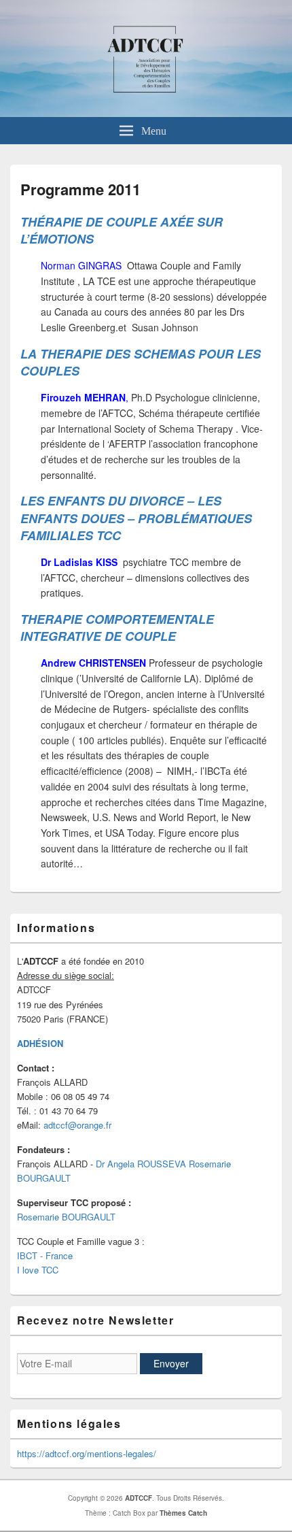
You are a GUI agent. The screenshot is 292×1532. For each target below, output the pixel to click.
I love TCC (37, 1269)
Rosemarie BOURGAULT (66, 1216)
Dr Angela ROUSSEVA (142, 1163)
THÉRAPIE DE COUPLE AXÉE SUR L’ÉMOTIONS (121, 230)
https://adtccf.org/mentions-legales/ (86, 1453)
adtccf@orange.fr (77, 1124)
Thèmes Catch (183, 1513)
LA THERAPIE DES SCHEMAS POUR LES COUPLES (140, 362)
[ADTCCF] (146, 113)
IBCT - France (45, 1255)
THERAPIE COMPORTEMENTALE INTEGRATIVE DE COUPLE (117, 627)
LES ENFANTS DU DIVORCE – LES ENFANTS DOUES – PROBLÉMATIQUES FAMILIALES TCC (136, 518)
